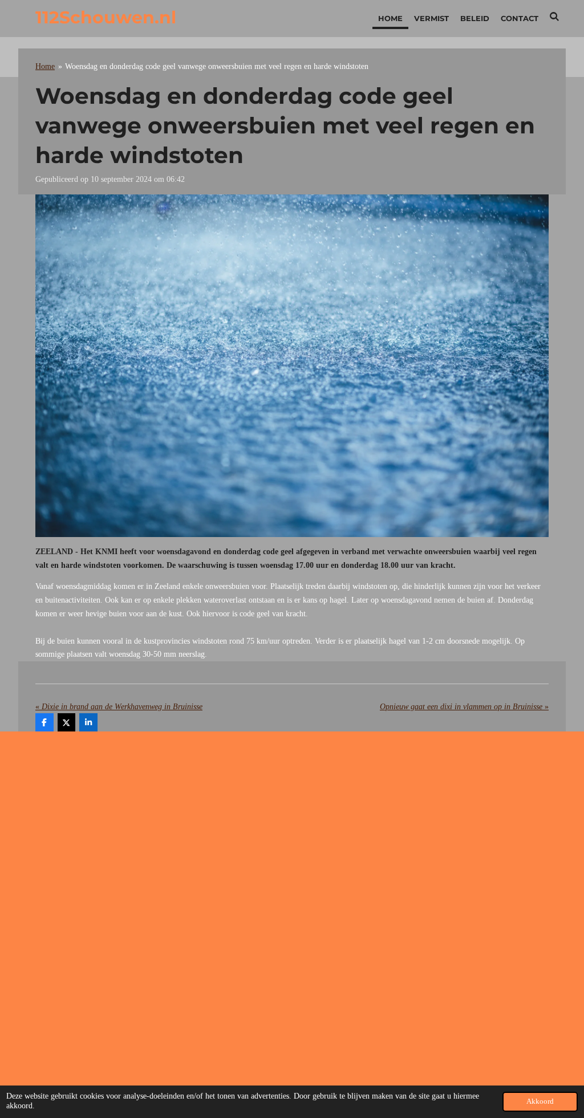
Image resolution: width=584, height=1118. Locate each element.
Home (45, 66)
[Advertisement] (292, 831)
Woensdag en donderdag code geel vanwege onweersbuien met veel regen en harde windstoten (216, 66)
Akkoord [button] (540, 1101)
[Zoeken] (555, 16)
